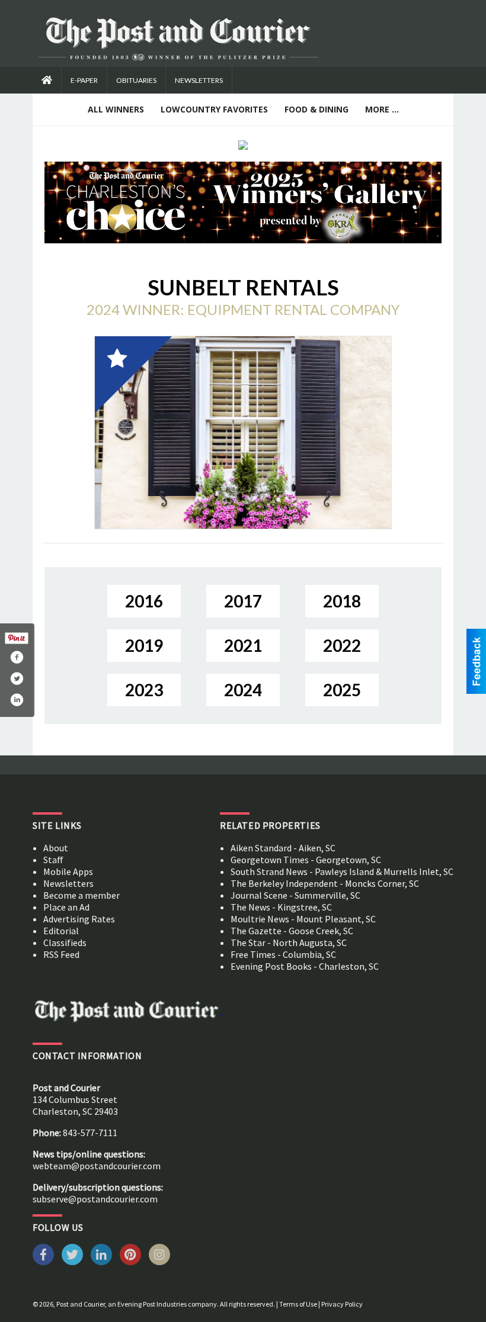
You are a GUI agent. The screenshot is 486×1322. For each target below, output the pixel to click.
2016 (144, 601)
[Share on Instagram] (16, 699)
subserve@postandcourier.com (95, 1199)
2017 (243, 601)
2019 (144, 645)
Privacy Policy (342, 1304)
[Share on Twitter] (16, 678)
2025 (342, 690)
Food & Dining (316, 109)
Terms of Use (298, 1304)
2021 (243, 645)
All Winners (116, 109)
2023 (144, 690)
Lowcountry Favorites (214, 109)
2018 (342, 601)
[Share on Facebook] (16, 657)
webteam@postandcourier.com (97, 1166)
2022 (342, 645)
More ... (382, 109)
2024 (243, 690)
